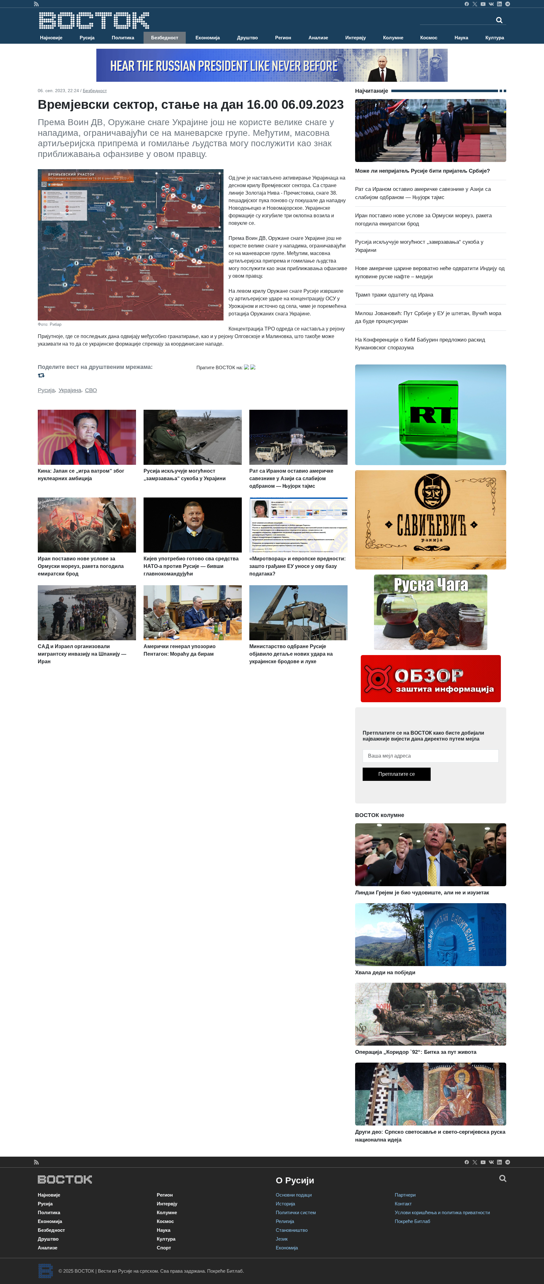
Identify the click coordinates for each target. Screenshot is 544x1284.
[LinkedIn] (499, 4)
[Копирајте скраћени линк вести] (113, 375)
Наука (461, 37)
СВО (91, 390)
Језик (282, 1239)
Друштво (247, 37)
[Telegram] (507, 4)
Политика (123, 37)
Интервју (355, 37)
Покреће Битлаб (412, 1221)
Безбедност (164, 37)
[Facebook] (466, 4)
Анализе (318, 37)
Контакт (403, 1203)
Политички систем (296, 1212)
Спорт (164, 1247)
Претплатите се (396, 774)
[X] (475, 4)
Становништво (292, 1230)
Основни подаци (294, 1195)
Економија (208, 37)
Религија (285, 1221)
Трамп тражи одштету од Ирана (394, 295)
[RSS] (36, 4)
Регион (283, 37)
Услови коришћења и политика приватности (442, 1212)
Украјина (70, 390)
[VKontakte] (491, 4)
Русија (87, 37)
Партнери (405, 1195)
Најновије (51, 37)
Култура (494, 37)
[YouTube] (483, 4)
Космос (428, 37)
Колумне (393, 37)
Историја (285, 1203)
